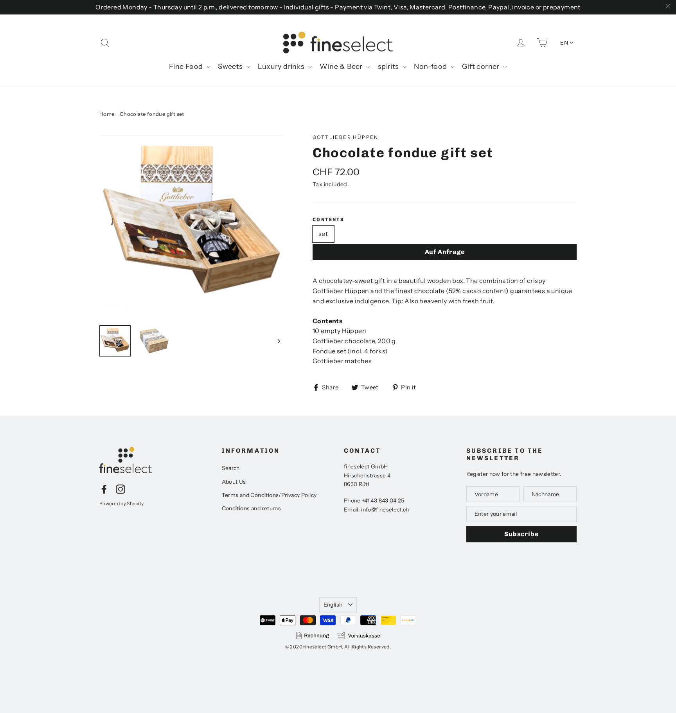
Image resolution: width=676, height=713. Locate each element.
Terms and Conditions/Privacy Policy (269, 495)
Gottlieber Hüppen (346, 137)
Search (231, 468)
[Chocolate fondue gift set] (191, 225)
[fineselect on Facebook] (104, 489)
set (323, 234)
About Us (234, 481)
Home (107, 114)
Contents (328, 219)
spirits (389, 66)
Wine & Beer (342, 66)
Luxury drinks (282, 66)
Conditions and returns (251, 508)
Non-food (431, 66)
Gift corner (481, 66)
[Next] (278, 340)
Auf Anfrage (445, 252)
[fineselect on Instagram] (120, 489)
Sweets (231, 66)
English (333, 604)
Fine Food (187, 66)
